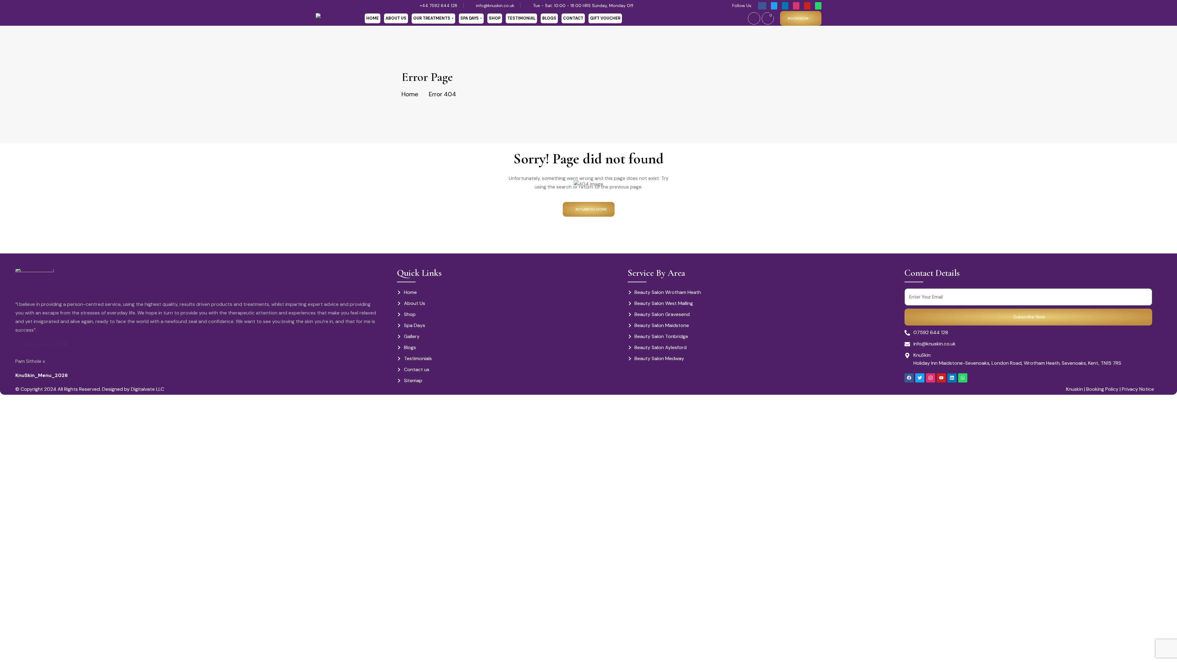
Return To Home (591, 209)
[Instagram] (930, 377)
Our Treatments (431, 18)
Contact (573, 18)
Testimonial (521, 18)
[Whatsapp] (962, 377)
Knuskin (1074, 389)
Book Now (798, 18)
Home (372, 18)
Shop (495, 18)
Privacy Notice (1138, 389)
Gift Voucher (605, 18)
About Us (396, 18)
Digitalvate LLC (147, 389)
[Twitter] (919, 377)
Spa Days (469, 18)
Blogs (549, 18)
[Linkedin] (952, 377)
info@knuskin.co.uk (495, 5)
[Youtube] (941, 377)
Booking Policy (1101, 389)
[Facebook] (909, 377)
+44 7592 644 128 (438, 5)
